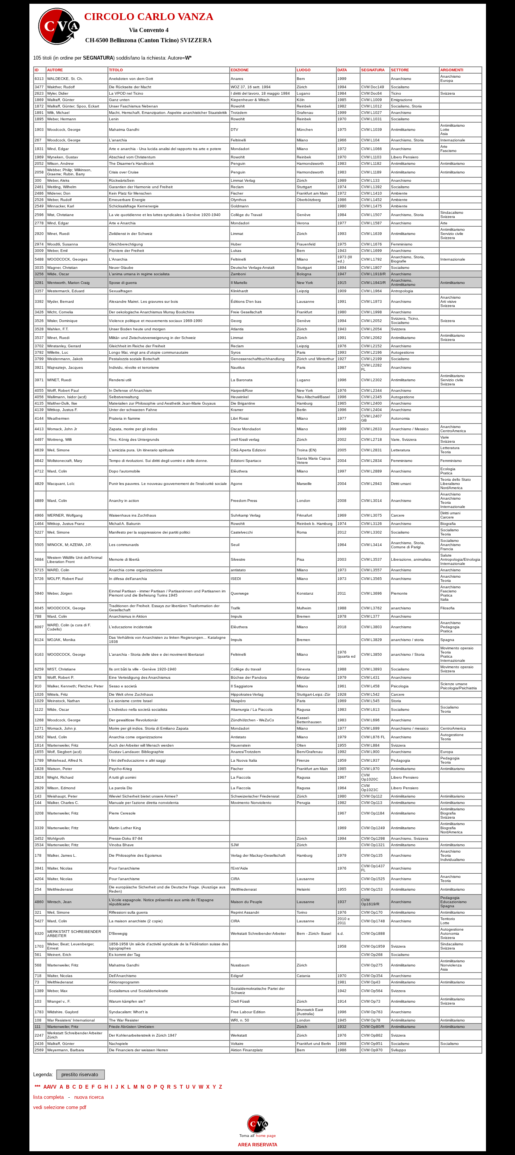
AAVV (50, 1087)
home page (266, 1136)
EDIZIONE (240, 70)
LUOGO (304, 70)
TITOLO (116, 70)
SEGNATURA (373, 70)
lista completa (48, 1097)
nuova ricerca (89, 1097)
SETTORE (400, 70)
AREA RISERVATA (257, 1144)
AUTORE (55, 70)
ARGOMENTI (451, 70)
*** (37, 1087)
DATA (342, 70)
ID (36, 70)
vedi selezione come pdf (59, 1107)
